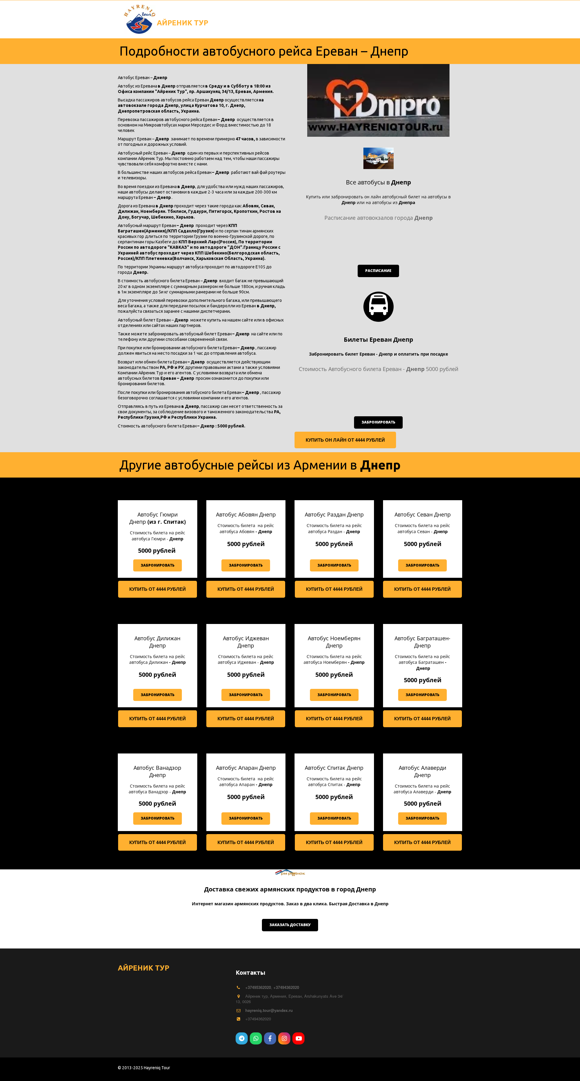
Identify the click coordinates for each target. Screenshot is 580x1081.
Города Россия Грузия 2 (405, 14)
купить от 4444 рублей (157, 589)
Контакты (180, 14)
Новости (218, 14)
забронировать (378, 422)
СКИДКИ (308, 14)
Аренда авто (346, 14)
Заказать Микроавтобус (81, 14)
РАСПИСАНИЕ (22, 14)
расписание (378, 270)
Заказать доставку (290, 924)
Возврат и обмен (264, 14)
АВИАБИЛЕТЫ (139, 14)
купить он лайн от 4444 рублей (345, 440)
